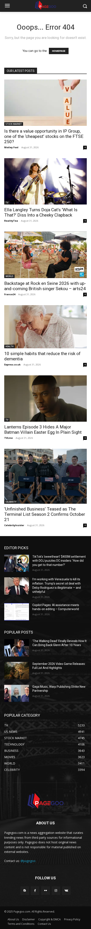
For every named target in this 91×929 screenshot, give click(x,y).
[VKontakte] (66, 890)
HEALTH (10, 346)
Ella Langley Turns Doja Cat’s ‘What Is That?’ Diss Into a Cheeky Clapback (40, 212)
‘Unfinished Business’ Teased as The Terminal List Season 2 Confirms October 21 (44, 514)
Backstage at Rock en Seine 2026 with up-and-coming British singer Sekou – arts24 (45, 286)
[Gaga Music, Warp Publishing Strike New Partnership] (16, 693)
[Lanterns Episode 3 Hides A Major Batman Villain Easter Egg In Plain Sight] (45, 398)
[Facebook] (35, 890)
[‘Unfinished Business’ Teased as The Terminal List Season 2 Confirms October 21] (45, 476)
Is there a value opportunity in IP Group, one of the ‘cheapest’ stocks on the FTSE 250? (43, 136)
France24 (9, 294)
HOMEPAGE (58, 50)
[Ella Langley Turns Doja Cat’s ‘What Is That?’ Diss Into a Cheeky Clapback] (45, 181)
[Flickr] (45, 890)
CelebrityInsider (14, 525)
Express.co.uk (12, 364)
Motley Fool (11, 147)
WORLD (9, 276)
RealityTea (11, 220)
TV (7, 202)
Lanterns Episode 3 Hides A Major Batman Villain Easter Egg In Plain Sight (43, 429)
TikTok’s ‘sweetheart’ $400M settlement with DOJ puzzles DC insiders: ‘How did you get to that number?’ (59, 561)
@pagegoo (28, 861)
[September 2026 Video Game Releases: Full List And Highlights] (16, 670)
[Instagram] (56, 890)
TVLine (8, 437)
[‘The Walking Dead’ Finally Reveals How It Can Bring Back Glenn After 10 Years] (16, 647)
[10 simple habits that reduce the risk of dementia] (45, 327)
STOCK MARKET (14, 123)
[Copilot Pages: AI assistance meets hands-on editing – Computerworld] (16, 611)
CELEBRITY (11, 501)
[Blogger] (25, 890)
